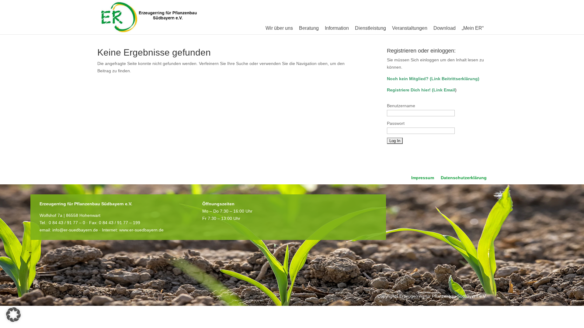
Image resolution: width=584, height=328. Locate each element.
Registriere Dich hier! (409, 89)
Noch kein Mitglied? (408, 78)
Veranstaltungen (409, 28)
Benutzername (401, 105)
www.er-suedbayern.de (141, 229)
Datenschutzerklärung (464, 178)
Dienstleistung (370, 28)
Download (444, 28)
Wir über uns (279, 28)
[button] (13, 314)
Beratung (309, 28)
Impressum (422, 178)
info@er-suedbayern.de (75, 229)
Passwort (396, 123)
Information (337, 28)
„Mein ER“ (473, 28)
